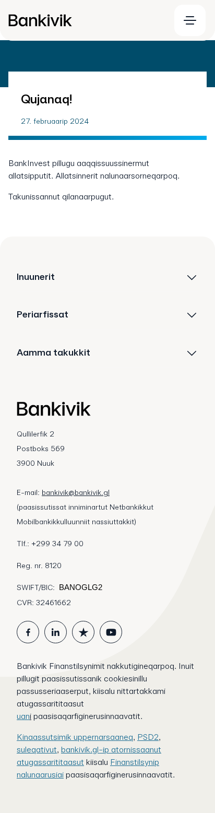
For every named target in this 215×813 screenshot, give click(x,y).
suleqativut (37, 750)
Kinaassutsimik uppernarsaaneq (75, 737)
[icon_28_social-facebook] (28, 632)
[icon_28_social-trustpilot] (83, 632)
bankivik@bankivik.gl (76, 492)
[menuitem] (84, 20)
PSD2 (148, 737)
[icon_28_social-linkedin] (55, 632)
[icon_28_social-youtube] (111, 632)
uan (23, 716)
